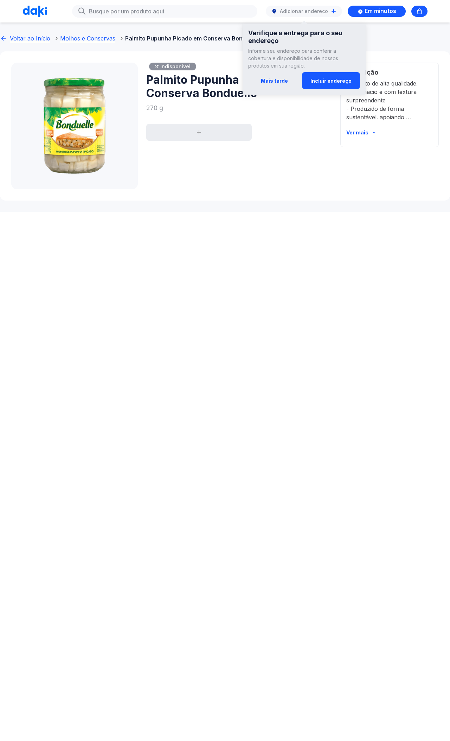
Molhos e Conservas (87, 38)
